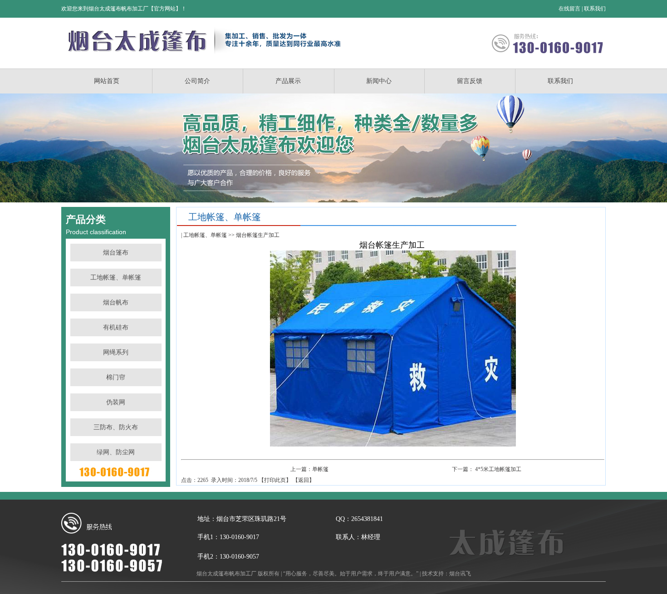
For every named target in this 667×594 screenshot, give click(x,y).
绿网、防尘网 (116, 452)
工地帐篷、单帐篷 (115, 277)
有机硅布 (115, 327)
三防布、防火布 (115, 427)
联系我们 (595, 8)
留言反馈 (469, 81)
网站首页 (106, 81)
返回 (303, 480)
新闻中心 (379, 81)
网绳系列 (115, 352)
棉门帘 (115, 377)
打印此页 (275, 480)
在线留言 (569, 8)
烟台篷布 (115, 252)
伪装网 (115, 402)
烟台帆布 (115, 302)
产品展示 (288, 81)
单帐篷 (320, 469)
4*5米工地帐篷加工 (498, 469)
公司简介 (197, 81)
